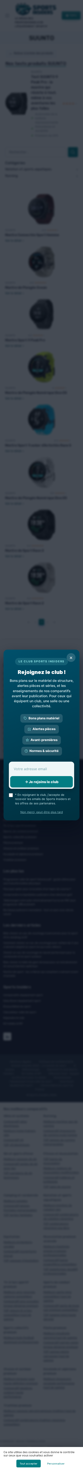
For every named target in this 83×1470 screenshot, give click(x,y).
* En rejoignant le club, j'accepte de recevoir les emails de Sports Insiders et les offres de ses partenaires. (43, 799)
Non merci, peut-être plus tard (41, 812)
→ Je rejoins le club (41, 782)
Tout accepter (28, 1463)
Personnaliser (56, 1463)
